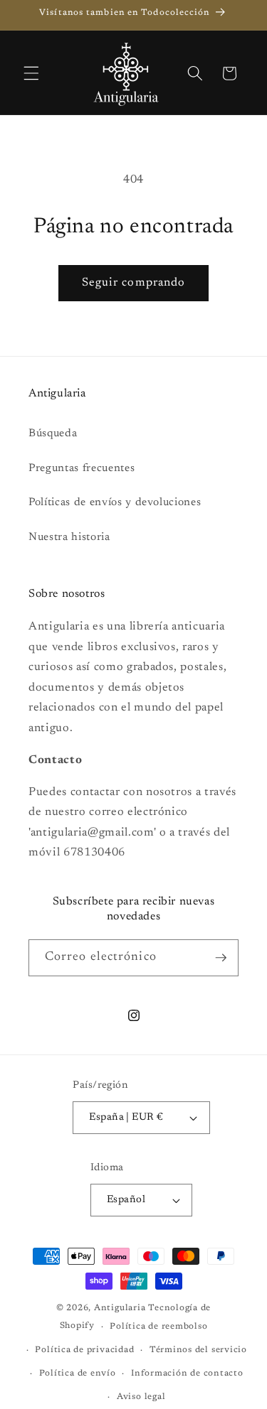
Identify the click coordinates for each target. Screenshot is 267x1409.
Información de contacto (187, 1373)
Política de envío (77, 1373)
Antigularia (119, 1308)
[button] (31, 73)
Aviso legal (141, 1397)
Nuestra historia (69, 537)
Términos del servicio (198, 1350)
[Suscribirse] (221, 957)
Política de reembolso (158, 1326)
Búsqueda (52, 433)
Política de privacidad (84, 1350)
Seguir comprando (134, 282)
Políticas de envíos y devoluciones (114, 502)
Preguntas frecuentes (81, 468)
